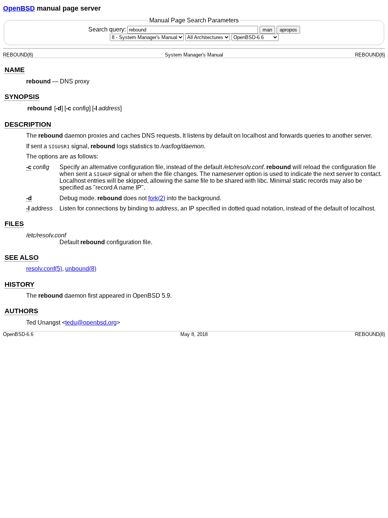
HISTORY (19, 284)
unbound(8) (80, 268)
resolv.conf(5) (44, 268)
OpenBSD (19, 8)
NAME (15, 70)
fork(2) (156, 198)
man (267, 30)
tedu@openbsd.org (91, 322)
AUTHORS (21, 311)
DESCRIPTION (28, 124)
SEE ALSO (22, 257)
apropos (288, 30)
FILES (14, 224)
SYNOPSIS (22, 96)
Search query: (107, 29)
